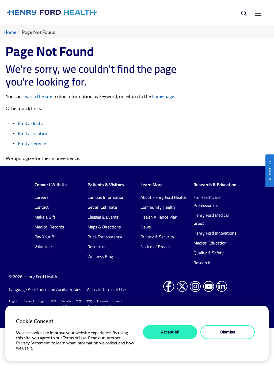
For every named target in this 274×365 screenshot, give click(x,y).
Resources (96, 247)
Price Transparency (104, 237)
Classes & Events (103, 217)
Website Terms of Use (106, 289)
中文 (79, 301)
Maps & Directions (104, 227)
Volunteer (43, 247)
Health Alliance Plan (158, 217)
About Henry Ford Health (163, 197)
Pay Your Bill (46, 237)
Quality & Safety (208, 253)
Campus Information (105, 197)
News (145, 227)
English (13, 301)
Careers (41, 197)
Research (201, 263)
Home (9, 32)
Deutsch (65, 301)
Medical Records (49, 227)
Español (29, 301)
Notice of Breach (155, 247)
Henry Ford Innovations (214, 233)
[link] (72, 12)
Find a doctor (31, 123)
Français (102, 301)
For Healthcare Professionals (206, 201)
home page (163, 96)
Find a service (32, 143)
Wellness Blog (100, 257)
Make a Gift (45, 217)
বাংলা (53, 301)
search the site (37, 96)
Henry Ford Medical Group (211, 219)
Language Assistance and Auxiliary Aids (45, 289)
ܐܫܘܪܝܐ (117, 301)
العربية (42, 301)
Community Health (157, 207)
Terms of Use (74, 337)
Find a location (33, 133)
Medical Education (210, 243)
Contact (42, 207)
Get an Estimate (102, 207)
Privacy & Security (157, 237)
